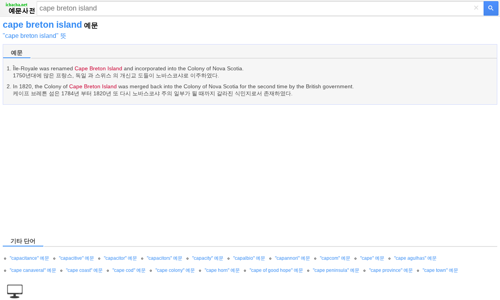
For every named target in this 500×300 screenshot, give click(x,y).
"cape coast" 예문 (84, 270)
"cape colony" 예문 (175, 270)
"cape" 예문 (372, 258)
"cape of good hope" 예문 (276, 270)
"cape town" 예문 (440, 270)
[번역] (491, 8)
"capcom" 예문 (335, 258)
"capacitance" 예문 (29, 258)
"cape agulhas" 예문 (415, 258)
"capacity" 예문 (207, 258)
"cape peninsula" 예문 (336, 270)
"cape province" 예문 (391, 270)
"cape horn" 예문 (222, 270)
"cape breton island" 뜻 (34, 35)
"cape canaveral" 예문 (33, 270)
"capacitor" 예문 (120, 258)
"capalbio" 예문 (249, 258)
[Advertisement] (237, 170)
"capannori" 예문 (292, 258)
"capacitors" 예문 (164, 258)
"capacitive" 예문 (76, 258)
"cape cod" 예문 (129, 270)
